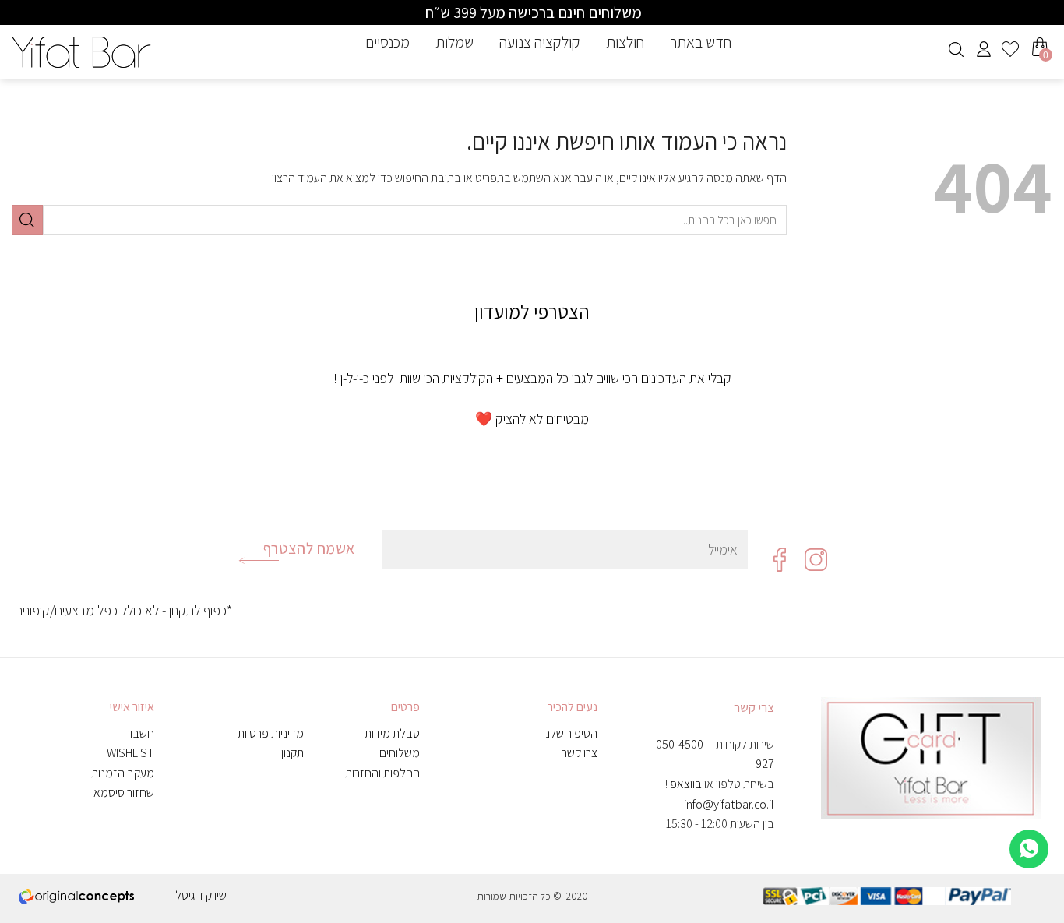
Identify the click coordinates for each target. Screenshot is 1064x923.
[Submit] (27, 220)
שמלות (454, 42)
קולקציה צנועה (539, 42)
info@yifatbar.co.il (729, 804)
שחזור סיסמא (123, 792)
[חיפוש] (956, 49)
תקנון (292, 753)
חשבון (141, 733)
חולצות (625, 42)
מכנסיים (387, 42)
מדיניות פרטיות (271, 733)
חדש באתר (700, 42)
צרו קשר (579, 753)
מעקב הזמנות (122, 773)
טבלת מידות (392, 733)
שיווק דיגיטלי (200, 895)
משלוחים (399, 753)
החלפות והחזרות (382, 773)
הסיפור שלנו (570, 733)
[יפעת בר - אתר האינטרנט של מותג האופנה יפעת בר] (81, 52)
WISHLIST (130, 753)
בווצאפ (686, 784)
